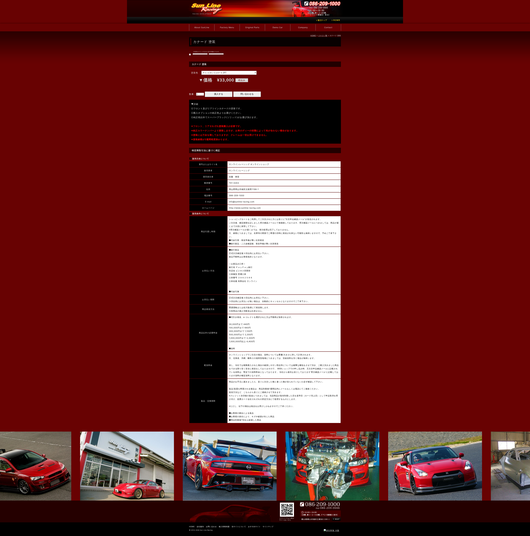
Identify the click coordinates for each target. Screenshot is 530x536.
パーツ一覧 (322, 35)
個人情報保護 (224, 527)
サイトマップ (268, 527)
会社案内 (200, 527)
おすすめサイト (254, 527)
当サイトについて (239, 527)
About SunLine (201, 27)
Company (303, 27)
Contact (328, 27)
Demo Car (278, 27)
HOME (313, 35)
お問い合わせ (211, 527)
